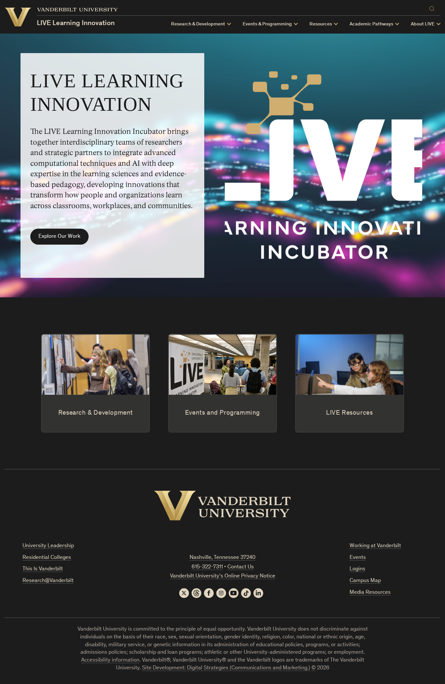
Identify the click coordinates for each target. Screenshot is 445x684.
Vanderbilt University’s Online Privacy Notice (222, 576)
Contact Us (240, 567)
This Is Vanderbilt (42, 569)
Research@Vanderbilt (48, 581)
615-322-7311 (207, 567)
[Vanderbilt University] (222, 505)
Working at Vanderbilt (375, 546)
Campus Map (365, 581)
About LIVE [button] (423, 24)
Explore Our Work (59, 236)
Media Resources (370, 592)
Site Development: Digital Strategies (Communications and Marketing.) (226, 668)
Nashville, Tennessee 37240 (222, 558)
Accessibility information (110, 660)
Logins (357, 569)
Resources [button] (320, 24)
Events (358, 558)
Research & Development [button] (198, 24)
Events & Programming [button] (267, 24)
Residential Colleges (46, 558)
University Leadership (48, 546)
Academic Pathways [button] (371, 24)
